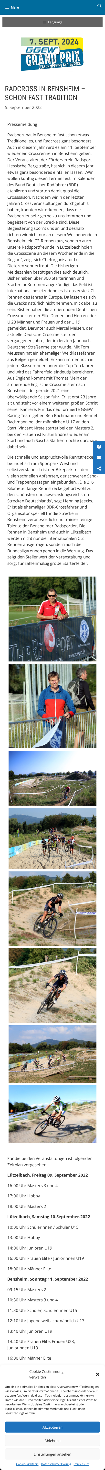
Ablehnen (52, 1440)
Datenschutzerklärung (56, 1464)
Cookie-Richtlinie (27, 1464)
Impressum (81, 1464)
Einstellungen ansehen (52, 1454)
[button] (97, 1374)
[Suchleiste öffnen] (99, 6)
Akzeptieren (52, 1427)
